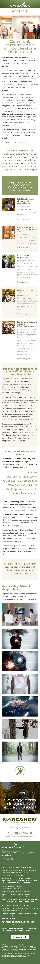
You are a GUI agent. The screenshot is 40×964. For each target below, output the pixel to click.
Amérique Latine (11, 931)
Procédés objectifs (23, 256)
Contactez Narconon (9, 918)
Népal (21, 931)
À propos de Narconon (10, 895)
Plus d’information (8, 913)
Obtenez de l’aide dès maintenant (20, 827)
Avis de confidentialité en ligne (23, 946)
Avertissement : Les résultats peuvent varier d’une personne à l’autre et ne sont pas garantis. (19, 949)
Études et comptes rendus (13, 901)
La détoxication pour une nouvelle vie (27, 229)
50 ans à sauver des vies (10, 897)
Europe (24, 928)
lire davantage (22, 219)
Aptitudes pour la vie (27, 291)
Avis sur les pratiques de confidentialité (26, 948)
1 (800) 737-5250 (20, 833)
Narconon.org (7, 928)
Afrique (27, 931)
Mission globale (24, 895)
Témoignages (26, 883)
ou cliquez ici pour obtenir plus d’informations (20, 837)
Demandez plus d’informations (23, 916)
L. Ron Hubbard (29, 901)
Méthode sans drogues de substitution (25, 201)
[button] (20, 938)
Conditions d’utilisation (8, 948)
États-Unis (17, 928)
